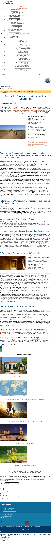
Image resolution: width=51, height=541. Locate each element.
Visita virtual (31, 141)
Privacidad (3, 496)
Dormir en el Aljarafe (14, 18)
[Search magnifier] (39, 74)
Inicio (21, 7)
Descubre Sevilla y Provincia (21, 33)
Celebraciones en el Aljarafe (14, 20)
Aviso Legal (3, 517)
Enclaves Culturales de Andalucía (37, 140)
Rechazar (2, 538)
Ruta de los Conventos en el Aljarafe (25, 377)
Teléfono (2, 486)
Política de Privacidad (6, 514)
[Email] (25, 351)
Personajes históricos (14, 32)
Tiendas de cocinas (17, 25)
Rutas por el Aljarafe (14, 19)
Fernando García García (7, 88)
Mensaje (2, 493)
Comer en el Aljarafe (17, 12)
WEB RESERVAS (32, 137)
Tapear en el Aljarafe (17, 13)
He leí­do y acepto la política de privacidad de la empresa (28, 496)
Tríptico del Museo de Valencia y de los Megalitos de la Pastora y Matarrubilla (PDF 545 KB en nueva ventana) (37, 144)
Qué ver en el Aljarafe (14, 9)
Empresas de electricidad (17, 27)
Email (1, 489)
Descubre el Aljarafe (22, 8)
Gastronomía (14, 11)
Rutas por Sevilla (14, 37)
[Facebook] (25, 346)
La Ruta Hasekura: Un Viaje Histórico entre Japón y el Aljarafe (25, 399)
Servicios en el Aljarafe (15, 22)
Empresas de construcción (17, 23)
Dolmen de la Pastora (18, 110)
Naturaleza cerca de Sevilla (15, 29)
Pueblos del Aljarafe (14, 30)
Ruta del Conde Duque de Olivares (25, 443)
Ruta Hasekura (36, 339)
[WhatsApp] (25, 349)
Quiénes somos (4, 532)
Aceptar (7, 538)
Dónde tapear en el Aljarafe (10, 509)
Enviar (2, 501)
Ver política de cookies (5, 537)
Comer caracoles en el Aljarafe (17, 15)
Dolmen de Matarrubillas (33, 110)
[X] (25, 347)
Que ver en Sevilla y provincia (14, 34)
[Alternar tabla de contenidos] (14, 103)
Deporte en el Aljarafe (14, 16)
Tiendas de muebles (17, 26)
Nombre (2, 483)
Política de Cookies (5, 516)
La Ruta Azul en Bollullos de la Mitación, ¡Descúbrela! (25, 421)
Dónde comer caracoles (9, 511)
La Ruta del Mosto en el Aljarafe (25, 465)
